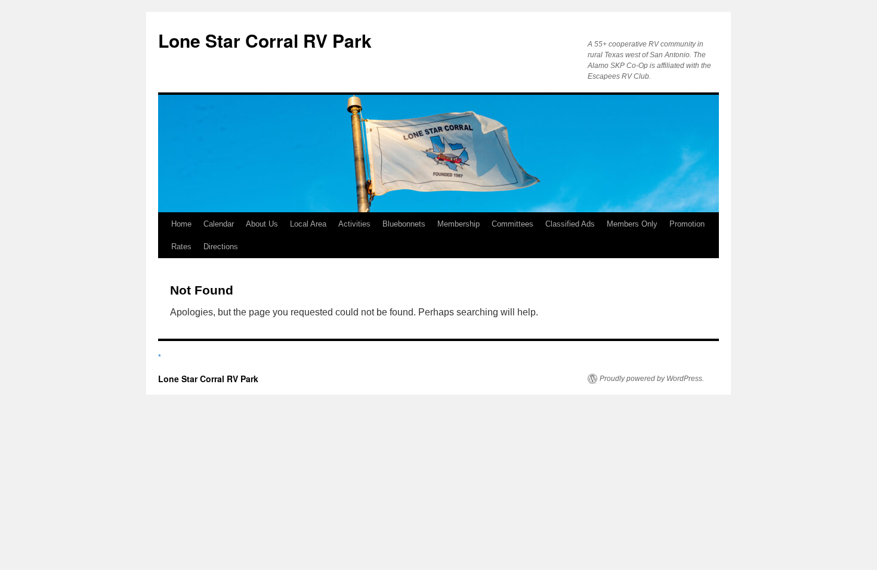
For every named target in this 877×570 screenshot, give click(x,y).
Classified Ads (570, 223)
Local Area (308, 223)
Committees (512, 223)
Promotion (687, 223)
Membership (458, 223)
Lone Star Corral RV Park (265, 40)
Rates (181, 246)
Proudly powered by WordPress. (652, 378)
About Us (262, 223)
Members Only (632, 223)
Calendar (218, 223)
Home (181, 223)
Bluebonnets (403, 223)
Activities (354, 223)
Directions (220, 246)
